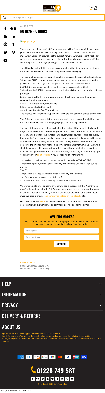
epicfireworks (43, 155)
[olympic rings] (27, 41)
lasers (42, 201)
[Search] (4, 17)
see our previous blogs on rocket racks (63, 196)
